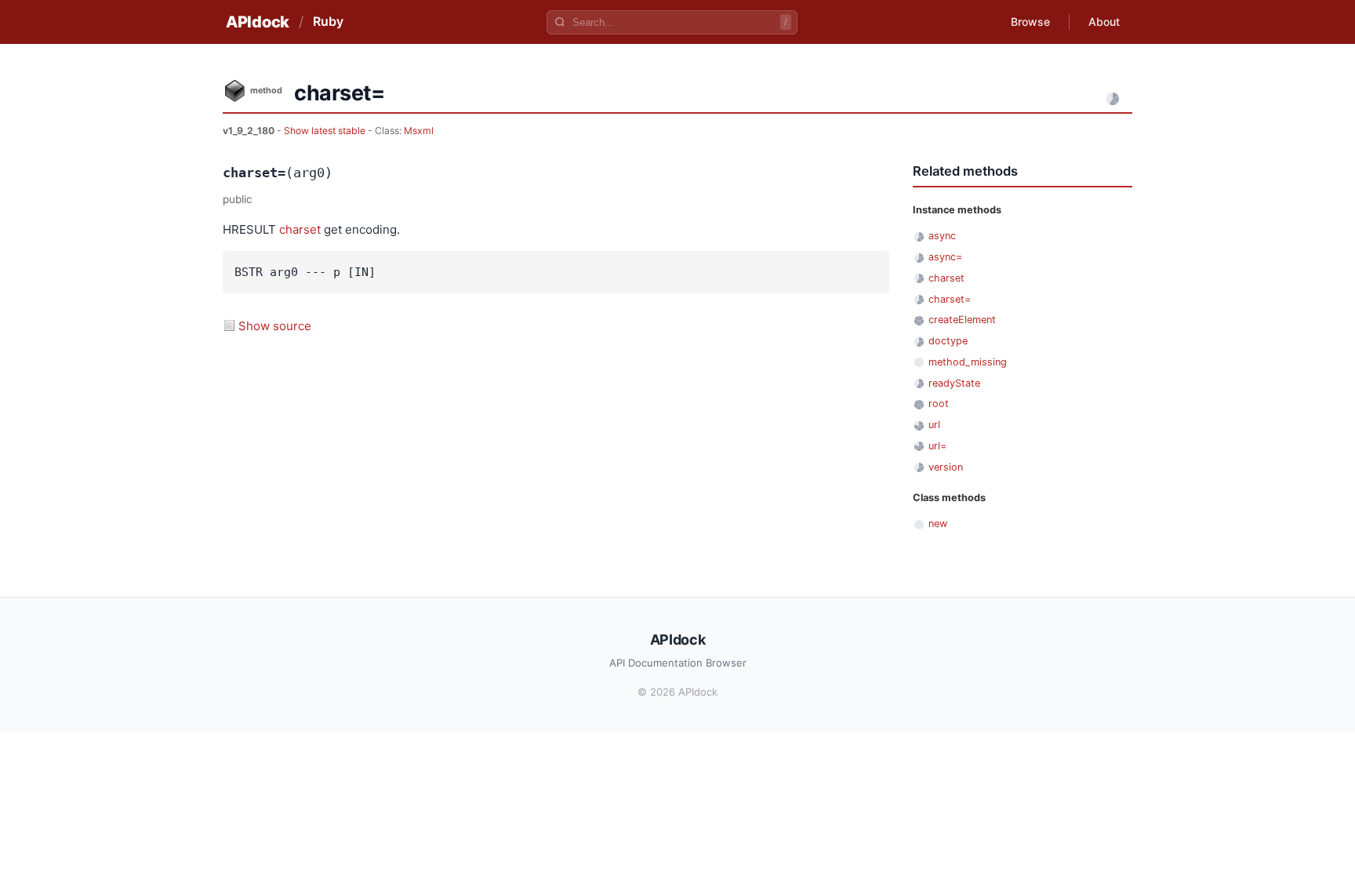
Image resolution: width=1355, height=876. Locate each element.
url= (937, 446)
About (1104, 21)
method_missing (967, 362)
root (938, 403)
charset (300, 229)
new (937, 523)
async (942, 236)
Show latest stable (326, 130)
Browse (1030, 21)
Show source (274, 325)
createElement (962, 319)
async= (945, 257)
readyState (954, 383)
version (945, 467)
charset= (949, 299)
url (934, 425)
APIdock (257, 22)
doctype (948, 341)
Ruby (328, 21)
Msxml (419, 130)
